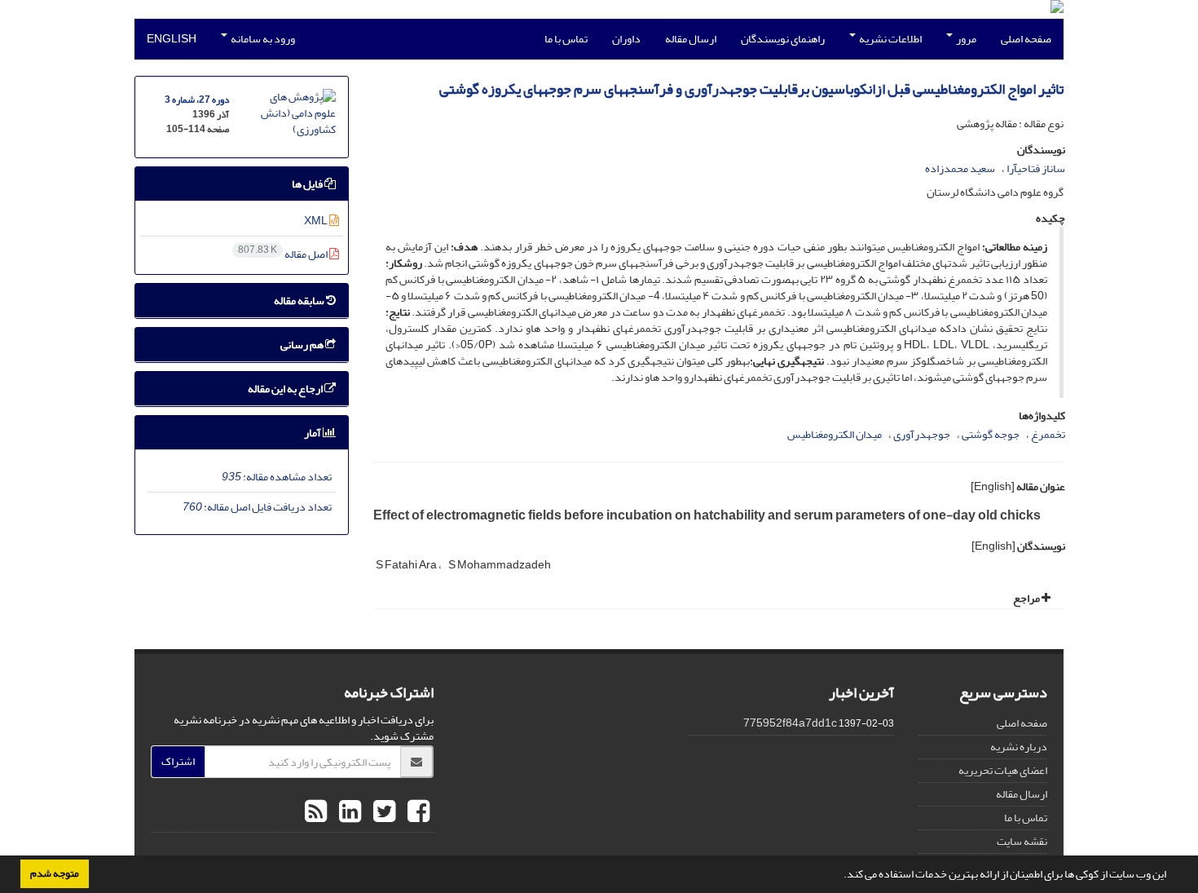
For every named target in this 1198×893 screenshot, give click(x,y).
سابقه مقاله (300, 301)
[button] (839, 875)
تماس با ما (566, 39)
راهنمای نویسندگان (783, 39)
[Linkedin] (348, 812)
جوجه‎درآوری (921, 434)
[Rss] (316, 812)
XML (316, 221)
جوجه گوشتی (991, 434)
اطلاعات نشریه (889, 39)
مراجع (1027, 598)
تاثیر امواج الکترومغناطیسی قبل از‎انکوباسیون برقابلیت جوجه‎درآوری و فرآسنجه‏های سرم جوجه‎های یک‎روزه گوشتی (751, 89)
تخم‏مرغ (1048, 434)
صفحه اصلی (1026, 39)
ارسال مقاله (690, 39)
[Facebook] (416, 812)
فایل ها (308, 184)
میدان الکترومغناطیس (834, 434)
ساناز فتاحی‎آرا (1035, 168)
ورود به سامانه (262, 39)
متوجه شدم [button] (54, 873)
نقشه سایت (1022, 841)
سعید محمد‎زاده (960, 168)
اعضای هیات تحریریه (1002, 770)
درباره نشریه (1018, 747)
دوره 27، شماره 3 (197, 100)
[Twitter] (382, 812)
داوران (626, 39)
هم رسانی (302, 345)
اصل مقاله (283, 254)
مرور (965, 39)
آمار (313, 433)
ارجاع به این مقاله (286, 389)
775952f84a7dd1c (790, 723)
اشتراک (178, 761)
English (171, 39)
